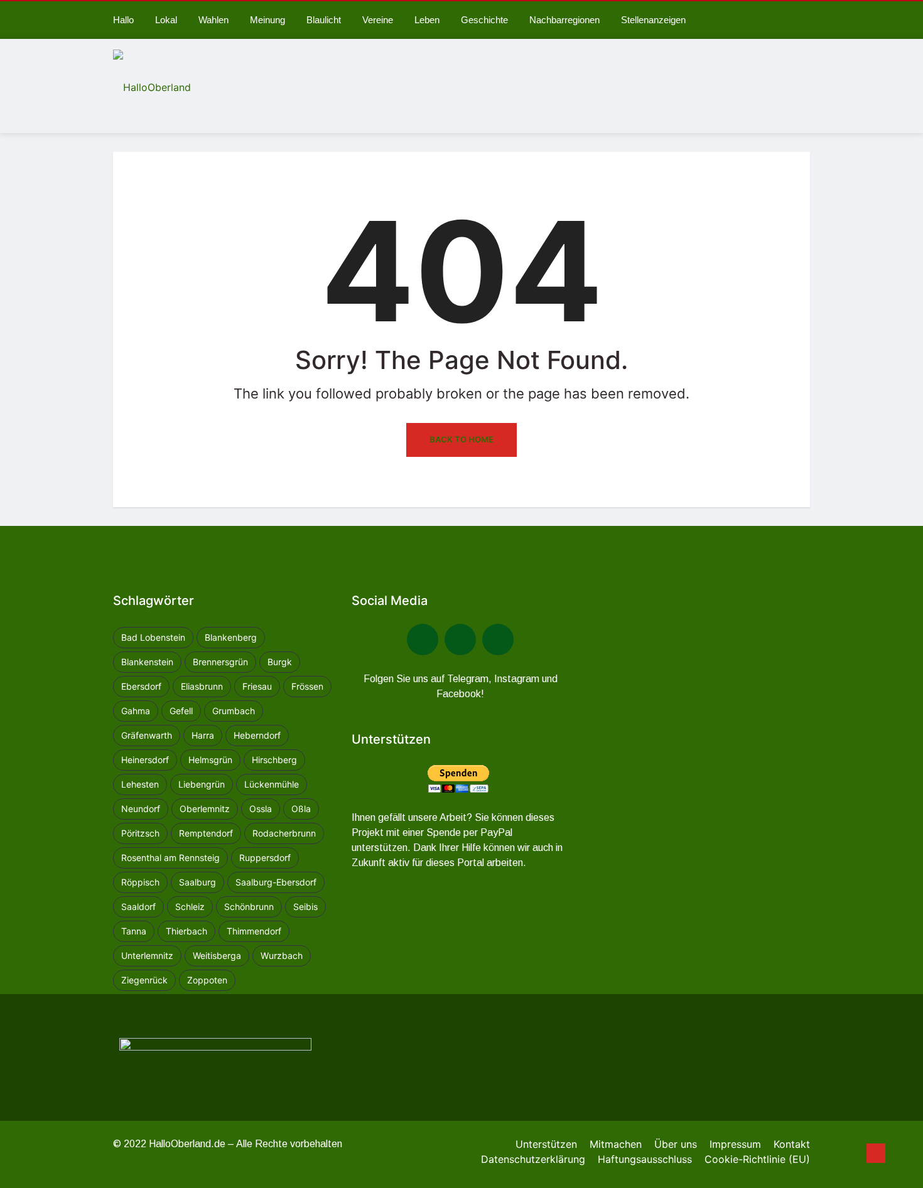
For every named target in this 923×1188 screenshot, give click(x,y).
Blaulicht (323, 19)
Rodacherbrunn (284, 833)
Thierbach (186, 931)
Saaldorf (138, 906)
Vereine (377, 19)
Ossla (260, 808)
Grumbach (233, 710)
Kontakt (792, 1144)
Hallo (123, 19)
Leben (427, 19)
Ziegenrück (144, 980)
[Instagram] (498, 639)
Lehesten (140, 784)
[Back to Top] (875, 1153)
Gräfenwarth (146, 735)
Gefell (181, 710)
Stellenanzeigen (653, 19)
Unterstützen (546, 1144)
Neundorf (140, 808)
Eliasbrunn (202, 686)
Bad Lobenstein (153, 637)
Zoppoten (207, 980)
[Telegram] (460, 639)
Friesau (257, 686)
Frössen (307, 686)
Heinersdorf (145, 759)
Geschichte (484, 19)
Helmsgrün (210, 759)
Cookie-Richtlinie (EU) (757, 1159)
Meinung (267, 19)
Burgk (279, 661)
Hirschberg (274, 759)
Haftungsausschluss (645, 1159)
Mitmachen (616, 1144)
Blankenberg (231, 637)
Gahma (135, 710)
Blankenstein (147, 661)
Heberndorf (257, 735)
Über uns (675, 1144)
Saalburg (197, 882)
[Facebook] (422, 639)
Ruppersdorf (265, 857)
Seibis (305, 906)
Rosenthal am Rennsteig (170, 857)
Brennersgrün (220, 661)
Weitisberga (217, 955)
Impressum (735, 1144)
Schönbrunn (249, 906)
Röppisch (140, 882)
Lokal (166, 19)
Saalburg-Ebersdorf (275, 882)
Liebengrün (201, 784)
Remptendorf (206, 833)
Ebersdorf (141, 686)
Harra (203, 735)
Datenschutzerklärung (533, 1159)
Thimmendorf (254, 931)
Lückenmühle (271, 784)
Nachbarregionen (564, 19)
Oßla (301, 808)
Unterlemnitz (147, 955)
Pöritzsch (140, 833)
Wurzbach (282, 955)
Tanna (133, 931)
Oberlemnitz (205, 808)
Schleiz (190, 906)
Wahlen (213, 19)
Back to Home (461, 439)
